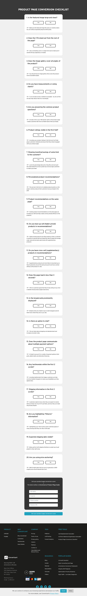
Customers (20, 538)
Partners (33, 545)
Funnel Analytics (49, 539)
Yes (38, 22)
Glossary (47, 571)
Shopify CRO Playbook (64, 569)
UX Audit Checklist (63, 560)
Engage (6, 536)
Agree (63, 591)
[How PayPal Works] (33, 578)
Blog (46, 560)
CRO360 (6, 533)
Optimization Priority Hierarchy (66, 571)
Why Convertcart (22, 536)
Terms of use (34, 536)
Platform (47, 533)
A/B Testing (48, 536)
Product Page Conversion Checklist (67, 539)
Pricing (33, 533)
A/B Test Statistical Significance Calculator (69, 536)
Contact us (34, 547)
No (50, 22)
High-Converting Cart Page (65, 563)
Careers (33, 542)
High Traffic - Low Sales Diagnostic (67, 574)
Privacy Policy (54, 593)
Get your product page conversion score (43, 513)
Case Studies (21, 544)
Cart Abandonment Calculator (66, 534)
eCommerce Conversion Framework (67, 566)
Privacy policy (35, 539)
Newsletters (48, 568)
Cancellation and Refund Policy (35, 551)
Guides (47, 563)
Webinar (47, 566)
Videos (47, 574)
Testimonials (21, 541)
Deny (70, 591)
